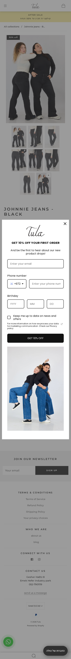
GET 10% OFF (35, 338)
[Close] (65, 224)
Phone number (17, 276)
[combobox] (16, 283)
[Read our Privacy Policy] (62, 324)
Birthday (12, 296)
